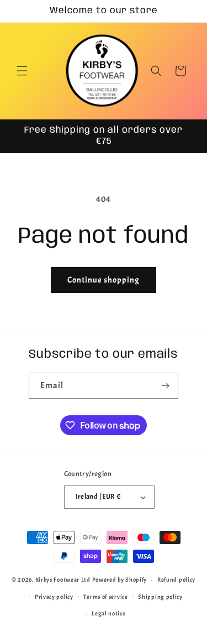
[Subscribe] (165, 386)
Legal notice (108, 613)
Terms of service (105, 597)
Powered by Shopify (119, 579)
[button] (22, 71)
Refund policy (176, 579)
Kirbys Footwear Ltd (63, 579)
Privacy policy (54, 597)
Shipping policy (160, 597)
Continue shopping (103, 280)
